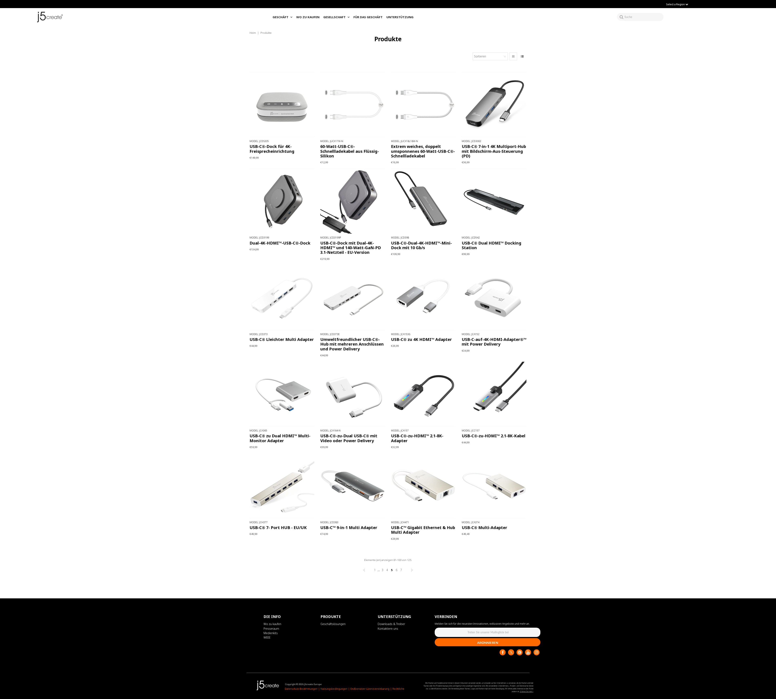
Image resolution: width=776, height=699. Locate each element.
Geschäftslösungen (333, 624)
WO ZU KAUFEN (307, 17)
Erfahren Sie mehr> (527, 691)
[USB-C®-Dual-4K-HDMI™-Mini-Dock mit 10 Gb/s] (423, 201)
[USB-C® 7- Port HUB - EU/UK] (282, 485)
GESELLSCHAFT (334, 17)
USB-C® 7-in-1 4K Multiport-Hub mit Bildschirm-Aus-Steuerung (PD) (494, 151)
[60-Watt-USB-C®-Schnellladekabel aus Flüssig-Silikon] (352, 104)
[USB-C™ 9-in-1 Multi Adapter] (352, 485)
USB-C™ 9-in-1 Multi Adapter (348, 527)
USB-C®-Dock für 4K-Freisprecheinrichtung (272, 149)
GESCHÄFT (280, 17)
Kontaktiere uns (388, 628)
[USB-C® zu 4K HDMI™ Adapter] (423, 297)
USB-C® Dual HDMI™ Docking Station (491, 245)
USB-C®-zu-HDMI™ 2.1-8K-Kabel (493, 436)
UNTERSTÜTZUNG (399, 17)
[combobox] (643, 17)
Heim (253, 33)
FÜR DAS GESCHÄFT (368, 17)
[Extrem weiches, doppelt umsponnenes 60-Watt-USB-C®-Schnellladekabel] (423, 104)
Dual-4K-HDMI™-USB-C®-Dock (280, 243)
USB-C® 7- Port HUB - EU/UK (278, 527)
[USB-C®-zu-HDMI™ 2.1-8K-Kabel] (494, 394)
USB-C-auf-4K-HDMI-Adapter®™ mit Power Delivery (494, 342)
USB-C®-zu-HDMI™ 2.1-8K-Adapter (417, 438)
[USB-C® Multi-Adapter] (494, 485)
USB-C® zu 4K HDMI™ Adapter (421, 339)
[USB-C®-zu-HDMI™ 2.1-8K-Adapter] (423, 394)
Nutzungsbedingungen (334, 689)
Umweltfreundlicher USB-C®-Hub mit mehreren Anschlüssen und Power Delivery (352, 344)
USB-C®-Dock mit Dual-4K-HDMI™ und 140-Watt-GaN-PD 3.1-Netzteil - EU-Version (350, 247)
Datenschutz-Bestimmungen (301, 689)
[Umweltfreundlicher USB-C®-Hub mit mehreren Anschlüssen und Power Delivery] (352, 297)
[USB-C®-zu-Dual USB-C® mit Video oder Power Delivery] (352, 394)
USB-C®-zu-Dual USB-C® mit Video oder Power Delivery (348, 438)
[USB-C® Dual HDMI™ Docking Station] (494, 201)
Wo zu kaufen (272, 624)
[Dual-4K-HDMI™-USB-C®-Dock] (282, 201)
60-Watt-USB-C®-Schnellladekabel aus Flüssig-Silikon (349, 151)
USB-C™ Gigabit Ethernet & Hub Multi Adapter (423, 530)
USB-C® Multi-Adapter (484, 527)
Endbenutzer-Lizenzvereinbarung (369, 689)
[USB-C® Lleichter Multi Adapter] (282, 297)
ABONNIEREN (487, 642)
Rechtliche (398, 689)
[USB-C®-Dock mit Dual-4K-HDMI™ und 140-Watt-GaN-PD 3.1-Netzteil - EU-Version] (352, 201)
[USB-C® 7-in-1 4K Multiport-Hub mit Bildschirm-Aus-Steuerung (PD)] (494, 104)
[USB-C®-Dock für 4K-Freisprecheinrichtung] (282, 104)
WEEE (267, 637)
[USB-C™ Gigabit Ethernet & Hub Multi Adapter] (423, 485)
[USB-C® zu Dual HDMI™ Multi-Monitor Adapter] (282, 394)
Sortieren (480, 56)
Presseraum (271, 628)
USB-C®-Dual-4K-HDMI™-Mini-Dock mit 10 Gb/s (421, 245)
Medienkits (271, 633)
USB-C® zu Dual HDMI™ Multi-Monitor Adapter (280, 438)
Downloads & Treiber (391, 624)
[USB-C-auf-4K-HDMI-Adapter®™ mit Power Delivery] (494, 297)
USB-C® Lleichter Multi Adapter (282, 339)
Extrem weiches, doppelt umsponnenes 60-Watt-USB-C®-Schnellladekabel (423, 151)
